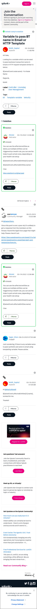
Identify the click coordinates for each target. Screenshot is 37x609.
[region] (18, 598)
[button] (33, 32)
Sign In (26, 4)
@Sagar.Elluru (8, 221)
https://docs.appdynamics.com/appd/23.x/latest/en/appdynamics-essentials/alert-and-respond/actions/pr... (18, 240)
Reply (9, 112)
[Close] (34, 590)
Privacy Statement (17, 600)
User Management (16, 89)
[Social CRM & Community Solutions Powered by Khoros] (29, 575)
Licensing (22, 87)
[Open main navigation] (34, 3)
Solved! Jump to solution (14, 32)
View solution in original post (13, 173)
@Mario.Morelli (10, 389)
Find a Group (18, 498)
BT (4, 97)
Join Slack (18, 471)
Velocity (27, 97)
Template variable (14, 97)
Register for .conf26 (18, 442)
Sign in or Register (24, 20)
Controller (12, 87)
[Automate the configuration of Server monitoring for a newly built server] (35, 201)
